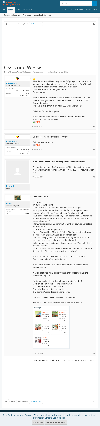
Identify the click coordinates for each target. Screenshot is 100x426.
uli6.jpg (44, 337)
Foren (10, 10)
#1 (94, 126)
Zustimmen (38, 422)
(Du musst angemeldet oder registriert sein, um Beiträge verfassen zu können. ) (64, 360)
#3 (94, 177)
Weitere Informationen (55, 422)
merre (9, 203)
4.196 (27, 211)
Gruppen (26, 10)
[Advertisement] (50, 45)
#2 (94, 149)
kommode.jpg (46, 325)
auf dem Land (24, 95)
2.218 (27, 93)
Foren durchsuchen (12, 15)
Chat (18, 10)
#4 (94, 353)
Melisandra (52, 72)
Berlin (27, 214)
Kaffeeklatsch (28, 72)
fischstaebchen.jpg (48, 312)
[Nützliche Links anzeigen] (93, 24)
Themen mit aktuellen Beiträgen (37, 15)
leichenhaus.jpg (64, 325)
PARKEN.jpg (63, 312)
